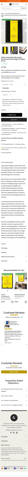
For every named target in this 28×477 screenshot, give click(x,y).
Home (2, 13)
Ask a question (7, 152)
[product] (23, 21)
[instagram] (14, 432)
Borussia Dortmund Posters (13, 13)
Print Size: (7, 81)
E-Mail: (8, 430)
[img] (14, 315)
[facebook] (10, 432)
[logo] (14, 4)
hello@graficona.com (16, 430)
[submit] (25, 458)
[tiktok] (17, 432)
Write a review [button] (14, 372)
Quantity (3, 110)
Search (24, 8)
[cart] (26, 4)
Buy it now (14, 120)
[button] (2, 4)
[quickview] (7, 290)
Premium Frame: (8, 91)
